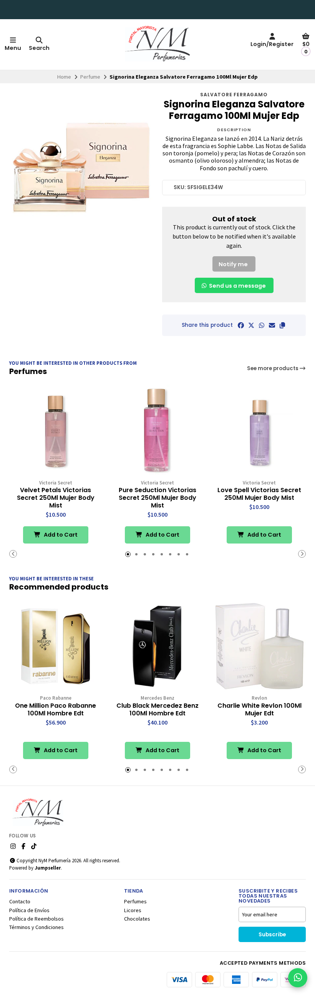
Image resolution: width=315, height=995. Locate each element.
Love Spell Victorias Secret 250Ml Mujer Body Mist (259, 494)
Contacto (19, 901)
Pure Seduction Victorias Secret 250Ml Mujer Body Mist (157, 497)
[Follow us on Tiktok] (34, 846)
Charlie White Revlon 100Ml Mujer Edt (259, 709)
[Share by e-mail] (272, 325)
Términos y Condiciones (36, 927)
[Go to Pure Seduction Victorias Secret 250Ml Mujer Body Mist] (157, 430)
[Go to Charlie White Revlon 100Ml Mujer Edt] (259, 646)
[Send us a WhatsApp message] (297, 977)
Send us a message (237, 286)
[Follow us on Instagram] (13, 846)
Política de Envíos (29, 910)
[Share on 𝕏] (251, 325)
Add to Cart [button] (60, 535)
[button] (282, 325)
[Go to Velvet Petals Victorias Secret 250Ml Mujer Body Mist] (55, 430)
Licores (132, 910)
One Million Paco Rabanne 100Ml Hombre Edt (55, 709)
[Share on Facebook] (241, 325)
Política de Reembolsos (36, 918)
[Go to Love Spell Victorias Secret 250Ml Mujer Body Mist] (259, 430)
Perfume (90, 76)
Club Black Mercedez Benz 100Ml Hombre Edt (157, 709)
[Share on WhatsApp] (261, 325)
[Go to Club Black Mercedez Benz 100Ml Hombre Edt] (157, 646)
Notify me (233, 264)
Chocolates (137, 918)
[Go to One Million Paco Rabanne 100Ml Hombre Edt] (55, 646)
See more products (273, 368)
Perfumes (135, 901)
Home (64, 76)
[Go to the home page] (158, 44)
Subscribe (272, 934)
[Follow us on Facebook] (23, 846)
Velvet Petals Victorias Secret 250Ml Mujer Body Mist (55, 497)
